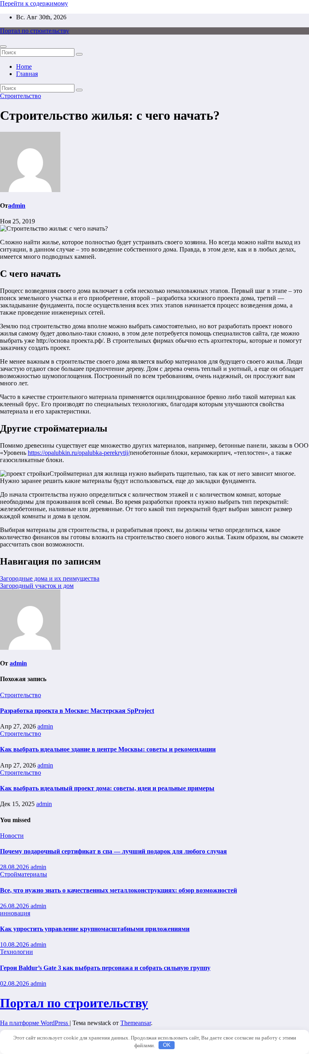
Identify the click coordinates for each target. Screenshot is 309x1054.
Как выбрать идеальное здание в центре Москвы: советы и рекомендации (108, 749)
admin (16, 205)
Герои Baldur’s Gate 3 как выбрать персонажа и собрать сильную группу (105, 967)
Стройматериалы (23, 874)
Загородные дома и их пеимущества (49, 578)
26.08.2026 (15, 906)
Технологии (16, 951)
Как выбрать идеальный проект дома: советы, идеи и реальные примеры (107, 788)
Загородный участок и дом (37, 585)
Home (24, 66)
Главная (27, 73)
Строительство (20, 95)
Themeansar (135, 1022)
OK (167, 1045)
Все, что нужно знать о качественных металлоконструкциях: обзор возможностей (118, 890)
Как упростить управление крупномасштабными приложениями (95, 928)
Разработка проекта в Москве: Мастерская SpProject (77, 710)
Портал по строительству (34, 30)
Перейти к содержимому (34, 3)
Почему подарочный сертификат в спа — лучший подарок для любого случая (113, 851)
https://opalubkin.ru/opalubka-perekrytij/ (79, 452)
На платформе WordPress (35, 1022)
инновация (15, 913)
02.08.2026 (15, 983)
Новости (12, 835)
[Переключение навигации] (3, 46)
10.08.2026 (15, 944)
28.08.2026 (15, 867)
